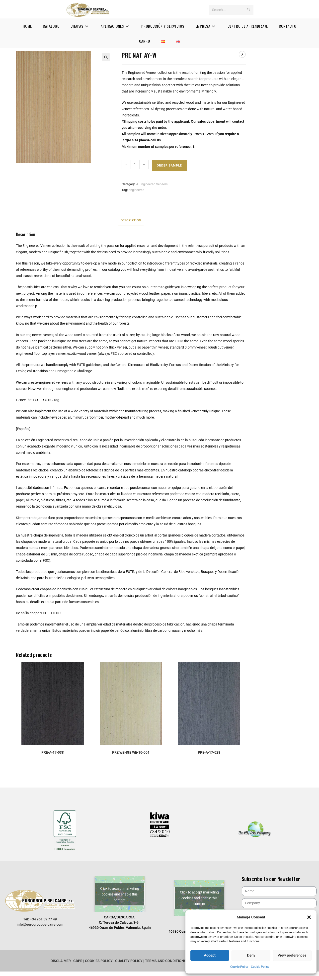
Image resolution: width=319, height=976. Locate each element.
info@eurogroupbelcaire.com (40, 924)
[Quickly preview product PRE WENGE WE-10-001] (166, 671)
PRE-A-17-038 (52, 752)
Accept (210, 955)
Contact (65, 845)
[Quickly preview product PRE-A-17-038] (88, 671)
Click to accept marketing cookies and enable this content (119, 894)
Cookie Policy (239, 967)
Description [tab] (131, 220)
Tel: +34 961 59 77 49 (40, 919)
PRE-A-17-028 (209, 752)
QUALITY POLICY (129, 961)
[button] (309, 917)
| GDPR (77, 961)
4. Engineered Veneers (152, 184)
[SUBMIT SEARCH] (248, 10)
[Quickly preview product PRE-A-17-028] (244, 671)
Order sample (169, 165)
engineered (136, 190)
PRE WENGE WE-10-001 (131, 752)
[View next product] (242, 54)
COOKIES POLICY (99, 961)
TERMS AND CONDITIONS (166, 961)
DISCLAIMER (61, 961)
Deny (251, 955)
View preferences (292, 955)
